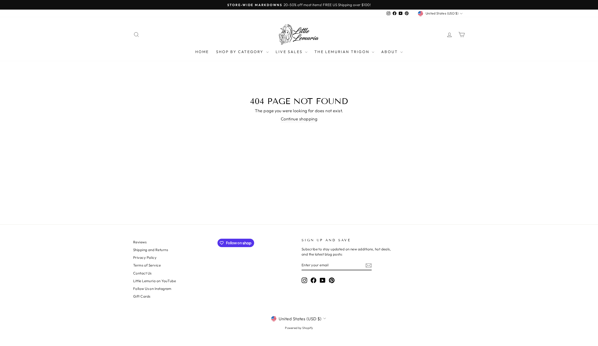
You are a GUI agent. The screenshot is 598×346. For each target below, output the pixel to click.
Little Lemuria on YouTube (154, 281)
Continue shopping (299, 119)
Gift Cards (141, 296)
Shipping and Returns (150, 250)
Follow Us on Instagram (152, 288)
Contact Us (142, 273)
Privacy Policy (145, 257)
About (390, 51)
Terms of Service (147, 265)
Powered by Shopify (299, 328)
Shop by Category (240, 51)
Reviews (139, 242)
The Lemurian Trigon (342, 51)
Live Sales (290, 51)
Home (202, 51)
